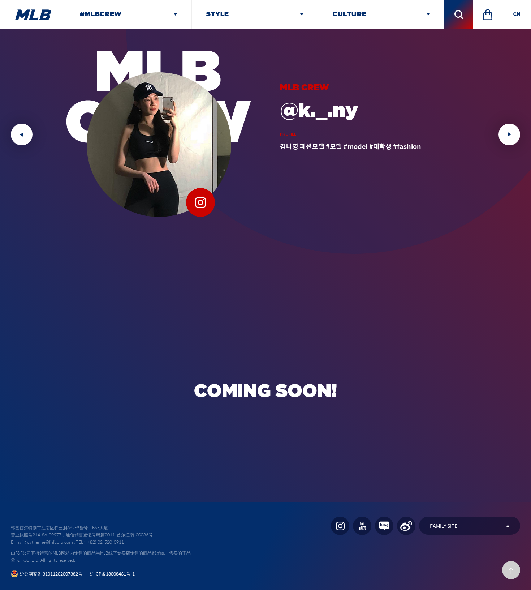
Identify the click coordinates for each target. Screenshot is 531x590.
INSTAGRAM (340, 526)
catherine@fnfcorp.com (50, 542)
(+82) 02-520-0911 (105, 542)
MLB (32, 14)
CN (517, 14)
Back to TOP (511, 570)
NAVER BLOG (384, 526)
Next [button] (509, 134)
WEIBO (406, 526)
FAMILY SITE (443, 526)
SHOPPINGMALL (487, 14)
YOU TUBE (362, 526)
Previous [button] (22, 134)
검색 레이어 (458, 14)
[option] (265, 134)
